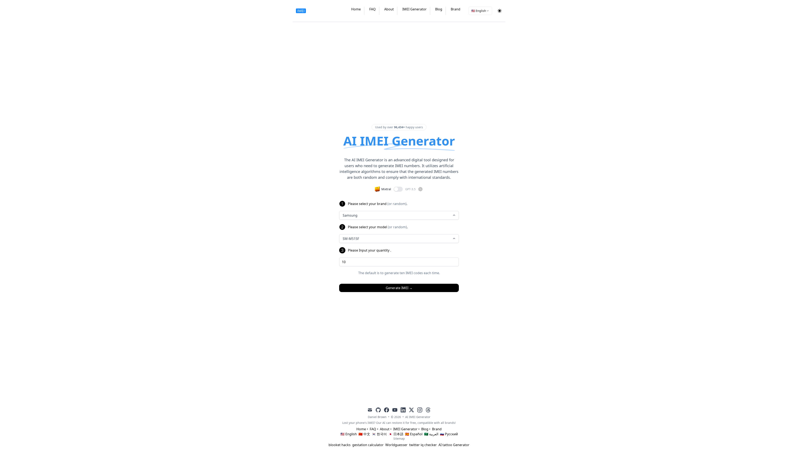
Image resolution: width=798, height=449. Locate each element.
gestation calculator (368, 445)
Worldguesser (396, 445)
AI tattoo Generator (453, 445)
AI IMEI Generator (417, 417)
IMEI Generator (414, 9)
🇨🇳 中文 (364, 434)
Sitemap (399, 438)
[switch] (398, 189)
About (389, 9)
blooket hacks (340, 445)
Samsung (350, 215)
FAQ (372, 9)
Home (356, 9)
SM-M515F (351, 238)
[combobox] (480, 11)
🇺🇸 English (348, 434)
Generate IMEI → (399, 288)
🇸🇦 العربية (431, 434)
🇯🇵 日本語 (395, 434)
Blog (438, 9)
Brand (455, 9)
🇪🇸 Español (413, 434)
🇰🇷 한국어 (379, 434)
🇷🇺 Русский (449, 434)
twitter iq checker (423, 445)
